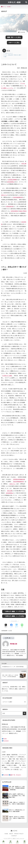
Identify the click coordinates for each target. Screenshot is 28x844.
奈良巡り (17, 842)
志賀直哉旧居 (9, 206)
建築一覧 (10, 842)
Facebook (6, 741)
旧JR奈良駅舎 (14, 211)
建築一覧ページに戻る (14, 37)
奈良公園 (23, 163)
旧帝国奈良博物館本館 (19, 479)
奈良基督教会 (10, 181)
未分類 (10, 630)
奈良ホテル (4, 195)
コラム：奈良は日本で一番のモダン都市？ (13, 55)
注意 (5, 56)
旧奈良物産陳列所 (18, 197)
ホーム (3, 842)
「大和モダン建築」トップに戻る (14, 611)
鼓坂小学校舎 (23, 211)
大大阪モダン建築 (7, 375)
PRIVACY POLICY (19, 833)
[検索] (24, 713)
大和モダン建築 (14, 2)
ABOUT (11, 833)
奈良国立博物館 (12, 179)
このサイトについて (9, 53)
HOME (14, 831)
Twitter (5, 738)
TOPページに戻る (14, 42)
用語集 (24, 842)
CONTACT (14, 835)
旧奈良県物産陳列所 (18, 481)
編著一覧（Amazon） (16, 775)
